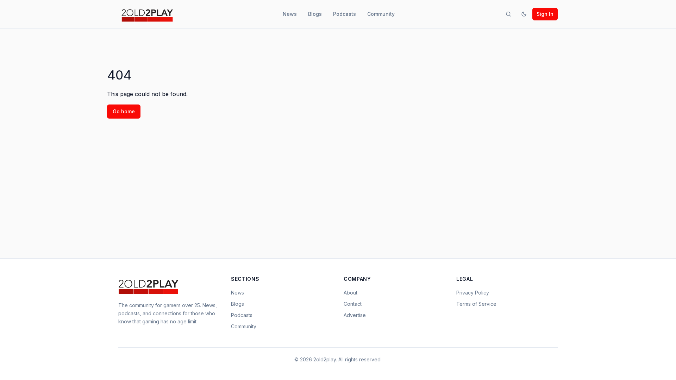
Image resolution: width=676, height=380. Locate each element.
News (290, 14)
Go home (124, 111)
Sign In (545, 14)
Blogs (315, 14)
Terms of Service (476, 304)
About (350, 293)
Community (381, 14)
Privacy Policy (472, 293)
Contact (353, 304)
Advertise (355, 315)
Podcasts (344, 14)
